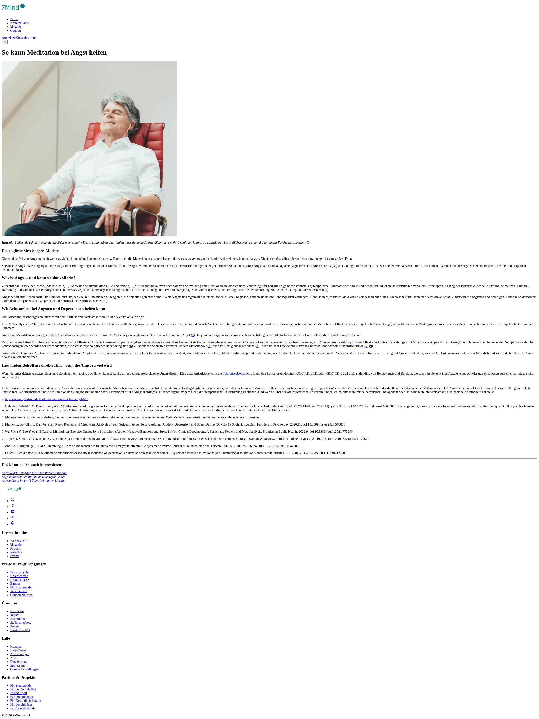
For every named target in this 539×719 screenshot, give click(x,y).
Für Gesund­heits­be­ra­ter (25, 700)
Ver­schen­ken (18, 591)
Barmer (15, 583)
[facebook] (12, 506)
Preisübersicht (19, 572)
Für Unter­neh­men (22, 697)
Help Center (18, 650)
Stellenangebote (20, 622)
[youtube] (12, 518)
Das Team (17, 611)
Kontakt (15, 646)
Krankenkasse (19, 23)
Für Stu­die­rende (20, 685)
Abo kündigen (19, 654)
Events (14, 556)
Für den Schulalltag (23, 689)
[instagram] (12, 501)
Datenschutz (18, 661)
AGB (13, 658)
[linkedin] (12, 512)
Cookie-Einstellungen (24, 669)
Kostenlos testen (26, 37)
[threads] (12, 524)
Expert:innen (18, 618)
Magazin (16, 26)
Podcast (15, 548)
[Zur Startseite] (13, 12)
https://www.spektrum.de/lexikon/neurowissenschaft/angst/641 (46, 399)
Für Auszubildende (22, 708)
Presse (14, 626)
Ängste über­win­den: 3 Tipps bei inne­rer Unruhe (33, 480)
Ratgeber (16, 552)
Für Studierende (20, 587)
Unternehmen (19, 576)
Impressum (17, 665)
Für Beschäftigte (21, 704)
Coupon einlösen (21, 595)
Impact (14, 615)
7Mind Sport (18, 693)
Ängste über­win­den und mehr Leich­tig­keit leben (33, 477)
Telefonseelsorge (234, 373)
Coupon (15, 30)
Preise (14, 19)
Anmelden (9, 37)
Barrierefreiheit (20, 630)
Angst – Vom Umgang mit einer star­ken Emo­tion (34, 473)
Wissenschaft (18, 541)
